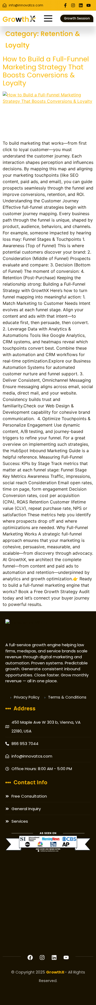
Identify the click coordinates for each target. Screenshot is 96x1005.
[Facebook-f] (65, 5)
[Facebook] (30, 957)
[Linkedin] (80, 5)
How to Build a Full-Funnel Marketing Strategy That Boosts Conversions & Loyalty (46, 71)
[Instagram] (73, 5)
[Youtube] (88, 5)
